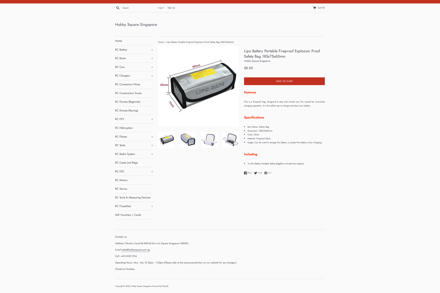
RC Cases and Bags (126, 163)
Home (118, 41)
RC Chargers (134, 76)
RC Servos (121, 189)
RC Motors (121, 180)
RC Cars (134, 67)
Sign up (171, 7)
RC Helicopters (124, 128)
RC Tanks (134, 145)
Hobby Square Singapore (136, 24)
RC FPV (134, 119)
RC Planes (134, 137)
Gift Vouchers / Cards (128, 215)
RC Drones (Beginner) (127, 102)
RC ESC (134, 171)
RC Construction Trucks (128, 93)
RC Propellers (134, 206)
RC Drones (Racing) (126, 110)
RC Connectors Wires (127, 84)
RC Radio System (134, 154)
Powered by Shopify (160, 286)
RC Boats (134, 58)
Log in (161, 7)
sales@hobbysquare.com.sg (136, 249)
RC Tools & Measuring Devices (132, 197)
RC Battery (134, 50)
